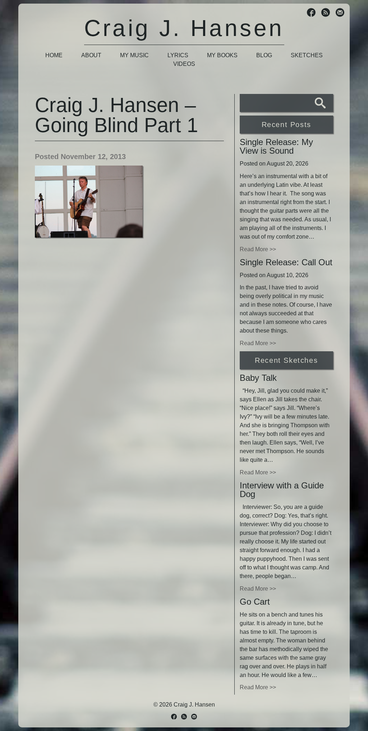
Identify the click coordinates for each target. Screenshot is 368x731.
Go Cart (255, 601)
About (91, 55)
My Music (134, 55)
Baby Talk (258, 378)
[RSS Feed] (325, 13)
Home (54, 55)
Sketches (307, 55)
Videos (184, 64)
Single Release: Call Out (286, 262)
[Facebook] (311, 13)
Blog (264, 55)
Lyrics (177, 55)
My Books (222, 55)
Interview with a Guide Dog (282, 489)
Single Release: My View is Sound (276, 146)
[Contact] (340, 13)
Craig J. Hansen (184, 28)
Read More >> (258, 249)
